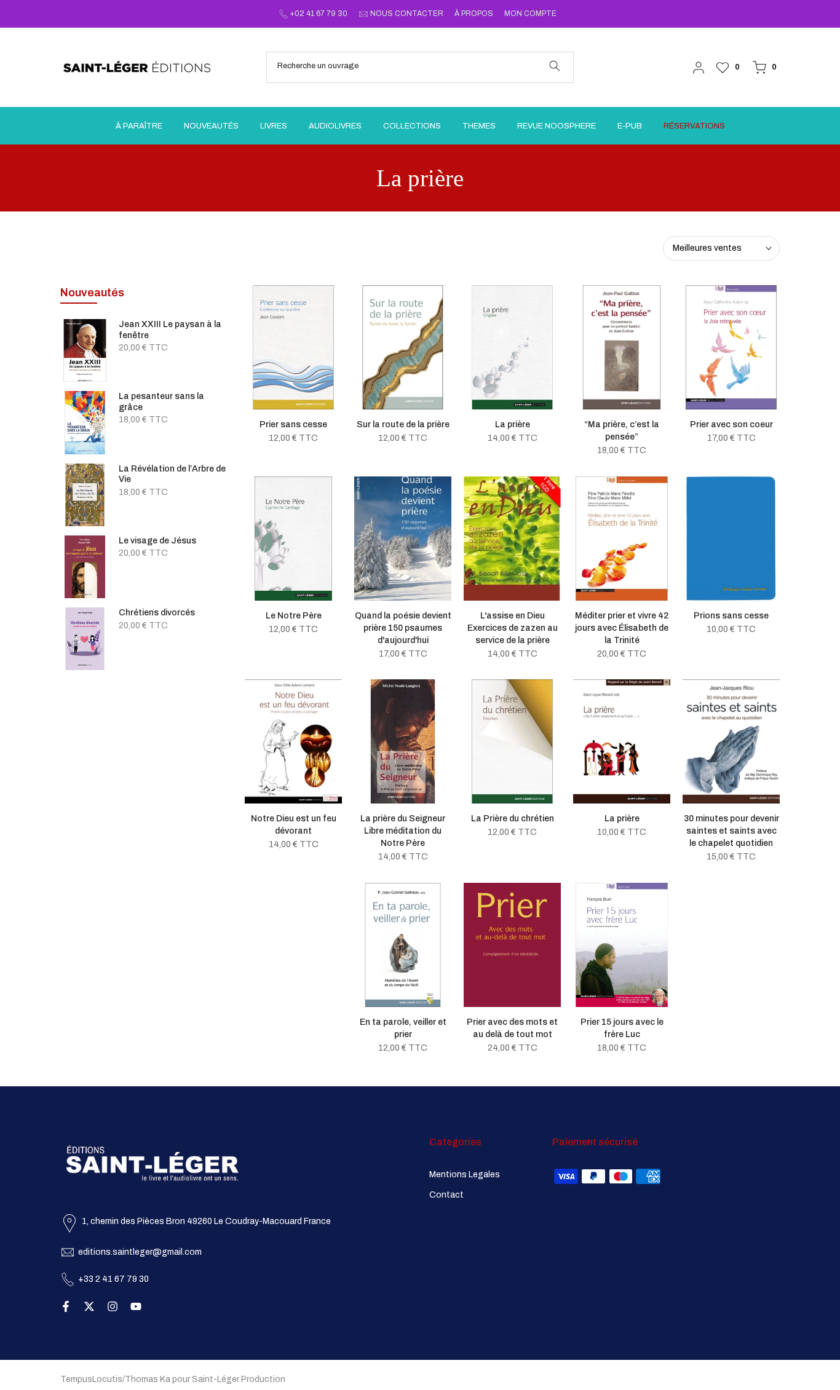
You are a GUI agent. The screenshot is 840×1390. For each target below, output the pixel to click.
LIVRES (273, 126)
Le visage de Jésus (157, 540)
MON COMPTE (530, 13)
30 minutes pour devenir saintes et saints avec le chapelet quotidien (731, 831)
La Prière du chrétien (512, 818)
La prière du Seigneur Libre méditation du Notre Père (402, 831)
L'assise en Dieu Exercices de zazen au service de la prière (512, 628)
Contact (446, 1194)
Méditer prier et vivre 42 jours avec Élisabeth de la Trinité (621, 628)
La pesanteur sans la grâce (161, 402)
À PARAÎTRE (139, 126)
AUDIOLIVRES (335, 126)
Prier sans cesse (293, 424)
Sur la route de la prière (403, 424)
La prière (512, 424)
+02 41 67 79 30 (318, 13)
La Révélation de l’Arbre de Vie (172, 474)
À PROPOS (473, 13)
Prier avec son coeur (731, 424)
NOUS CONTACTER (406, 13)
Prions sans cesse (731, 615)
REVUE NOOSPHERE (556, 126)
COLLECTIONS (412, 126)
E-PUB (629, 126)
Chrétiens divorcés (157, 612)
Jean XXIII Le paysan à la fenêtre (170, 330)
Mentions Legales (464, 1174)
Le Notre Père (294, 615)
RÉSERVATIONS (694, 126)
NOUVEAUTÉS (211, 126)
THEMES (479, 126)
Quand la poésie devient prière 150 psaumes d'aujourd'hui (403, 628)
